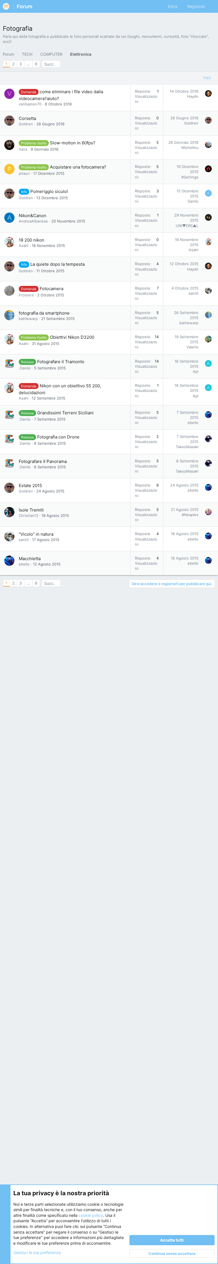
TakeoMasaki (187, 446)
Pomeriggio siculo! (49, 191)
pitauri (24, 173)
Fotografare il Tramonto (60, 361)
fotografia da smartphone (44, 313)
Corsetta (27, 118)
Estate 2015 (30, 485)
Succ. (49, 64)
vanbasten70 (30, 104)
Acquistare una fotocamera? (78, 167)
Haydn (192, 96)
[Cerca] (211, 6)
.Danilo (25, 368)
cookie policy (91, 1215)
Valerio (192, 347)
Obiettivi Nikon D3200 (72, 337)
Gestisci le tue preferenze (37, 1252)
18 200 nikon (31, 240)
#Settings (189, 177)
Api (195, 371)
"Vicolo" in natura (36, 534)
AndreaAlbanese (33, 221)
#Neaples (190, 514)
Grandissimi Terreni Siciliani (65, 412)
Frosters (26, 295)
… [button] (28, 63)
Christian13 (28, 515)
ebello (193, 422)
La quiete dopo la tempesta (57, 264)
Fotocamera (51, 288)
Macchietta (30, 558)
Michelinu (189, 147)
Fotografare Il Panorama (43, 461)
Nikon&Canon (32, 215)
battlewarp (28, 318)
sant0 (193, 293)
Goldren (26, 124)
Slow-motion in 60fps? (72, 142)
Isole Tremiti (31, 510)
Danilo (193, 201)
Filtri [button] (207, 78)
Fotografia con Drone (58, 437)
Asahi (23, 245)
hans (23, 149)
